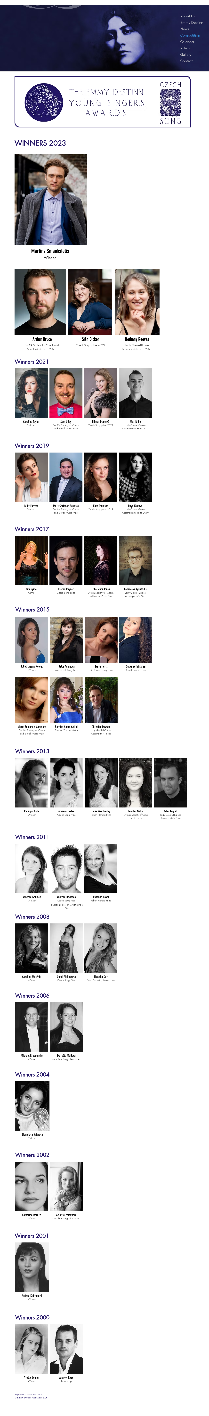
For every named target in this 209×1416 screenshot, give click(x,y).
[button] (31, 399)
